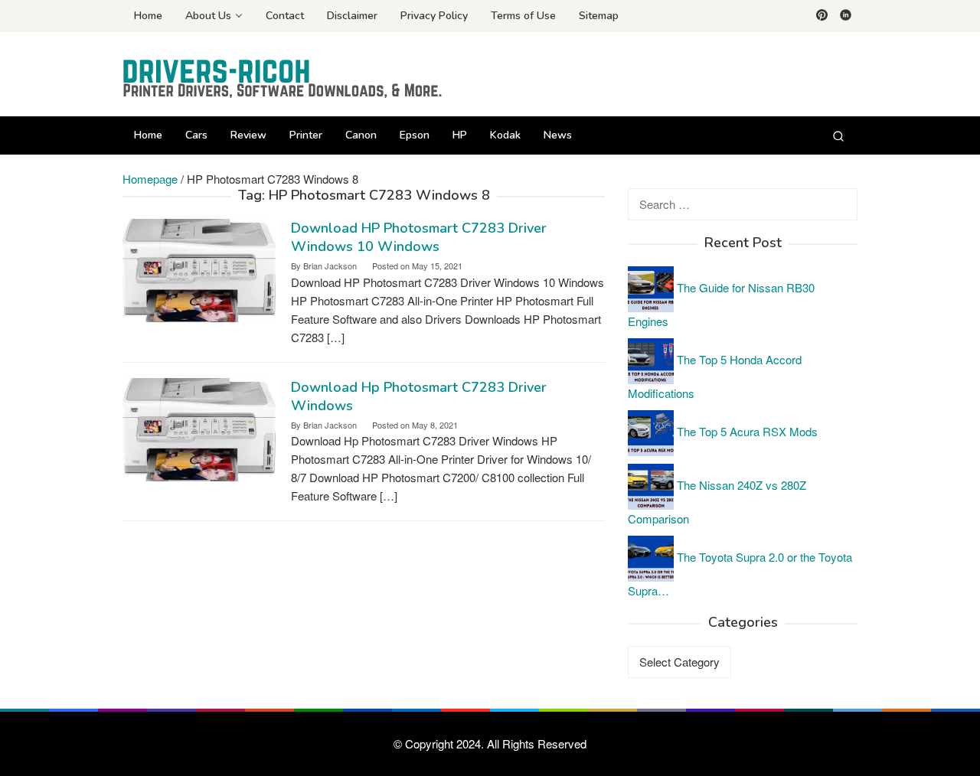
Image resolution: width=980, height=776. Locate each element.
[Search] (838, 135)
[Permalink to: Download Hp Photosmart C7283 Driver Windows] (199, 427)
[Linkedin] (846, 16)
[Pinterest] (822, 16)
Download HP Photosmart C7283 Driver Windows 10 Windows (419, 237)
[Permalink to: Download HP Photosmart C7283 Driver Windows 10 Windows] (199, 269)
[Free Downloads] (283, 78)
